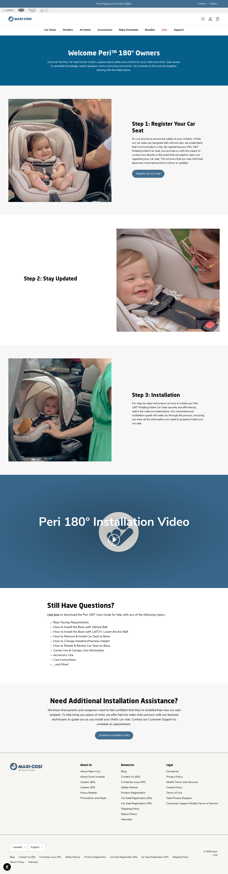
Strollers (68, 30)
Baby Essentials (128, 30)
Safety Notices (129, 787)
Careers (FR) (87, 787)
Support (179, 30)
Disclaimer (172, 771)
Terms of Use (174, 793)
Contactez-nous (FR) (133, 782)
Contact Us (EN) (130, 777)
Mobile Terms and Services (182, 782)
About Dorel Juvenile (92, 777)
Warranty (126, 819)
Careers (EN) (87, 782)
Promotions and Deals (93, 798)
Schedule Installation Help (114, 735)
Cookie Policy (174, 787)
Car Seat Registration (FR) (136, 803)
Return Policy (129, 814)
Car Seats (50, 30)
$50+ (128, 4)
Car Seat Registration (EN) (136, 798)
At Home (85, 30)
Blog (124, 771)
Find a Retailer (88, 793)
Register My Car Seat (148, 173)
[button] (114, 539)
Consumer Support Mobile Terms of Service (192, 803)
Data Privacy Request (178, 798)
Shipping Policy (130, 809)
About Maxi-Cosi (90, 771)
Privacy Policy (174, 777)
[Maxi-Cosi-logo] (20, 19)
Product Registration (133, 793)
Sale (164, 30)
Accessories (104, 30)
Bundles (150, 30)
